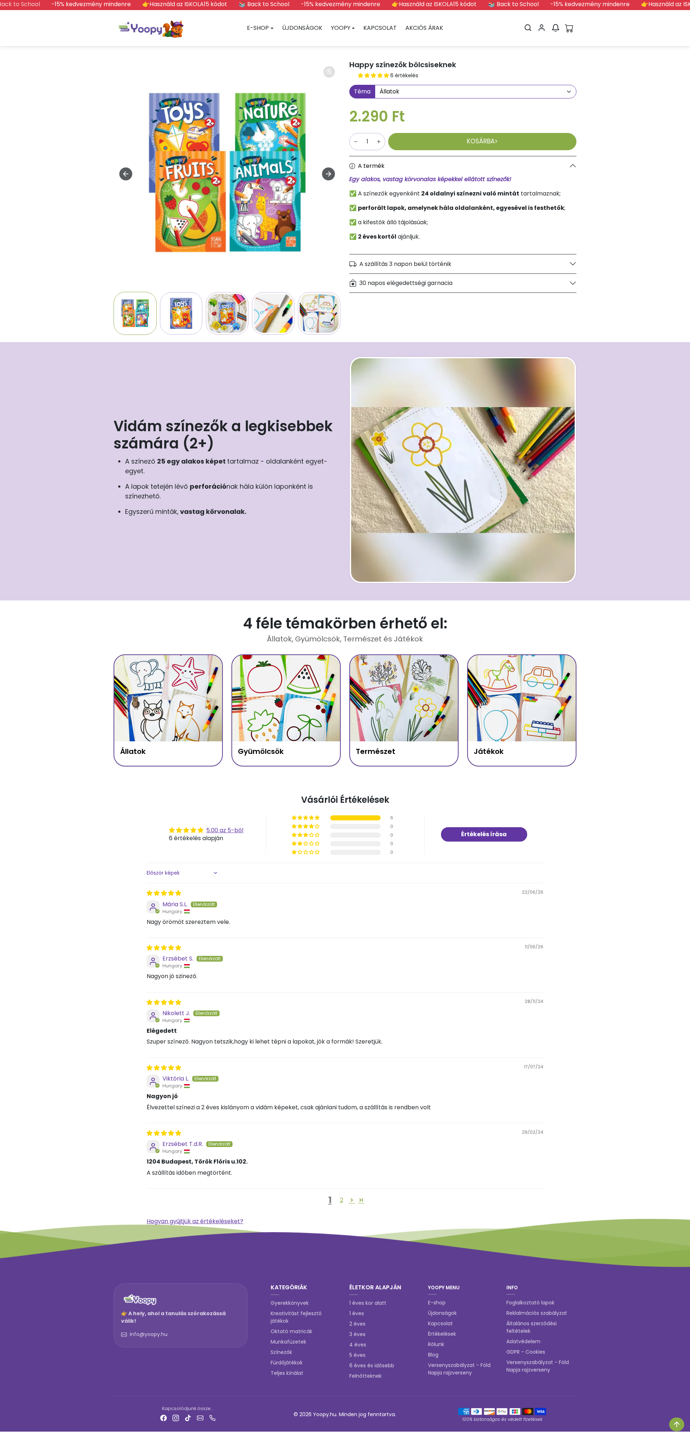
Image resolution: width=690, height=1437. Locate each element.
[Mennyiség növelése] (378, 141)
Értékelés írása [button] (484, 834)
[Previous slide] (117, 1269)
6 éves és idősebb (371, 1365)
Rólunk (436, 1344)
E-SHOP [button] (258, 28)
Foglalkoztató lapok (530, 1302)
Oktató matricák (291, 1331)
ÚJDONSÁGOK (302, 28)
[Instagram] (176, 1417)
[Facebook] (163, 1417)
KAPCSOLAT (380, 28)
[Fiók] (541, 27)
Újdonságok (442, 1313)
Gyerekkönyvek (290, 1303)
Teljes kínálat (287, 1373)
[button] (528, 27)
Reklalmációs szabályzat (536, 1313)
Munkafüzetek (288, 1341)
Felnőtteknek (365, 1376)
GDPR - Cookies (525, 1351)
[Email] (200, 1417)
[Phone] (212, 1417)
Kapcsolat (440, 1323)
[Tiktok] (188, 1417)
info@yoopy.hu (148, 1334)
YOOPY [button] (340, 28)
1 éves (356, 1313)
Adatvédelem (523, 1341)
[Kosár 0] (569, 28)
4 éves (357, 1344)
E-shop (437, 1302)
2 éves (357, 1323)
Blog (433, 1354)
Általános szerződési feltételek (531, 1327)
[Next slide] (328, 173)
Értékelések (442, 1333)
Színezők (281, 1352)
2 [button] (341, 1200)
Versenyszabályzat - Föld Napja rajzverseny (459, 1369)
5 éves (357, 1355)
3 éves (357, 1334)
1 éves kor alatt (367, 1303)
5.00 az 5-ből (224, 830)
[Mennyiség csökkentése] (355, 141)
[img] (164, 893)
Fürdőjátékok (287, 1362)
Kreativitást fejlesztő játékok (296, 1317)
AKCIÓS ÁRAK (424, 28)
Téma (362, 91)
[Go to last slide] (125, 173)
